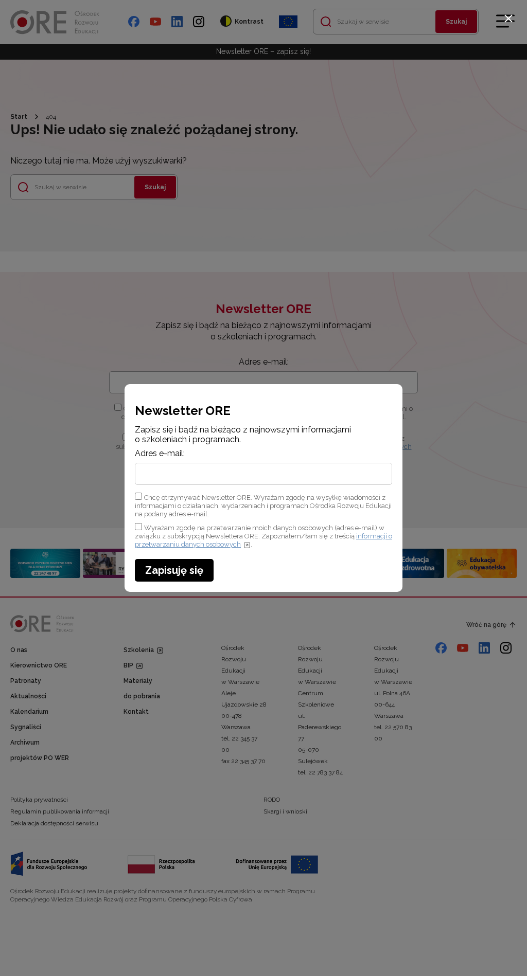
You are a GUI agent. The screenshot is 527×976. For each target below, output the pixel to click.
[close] (508, 18)
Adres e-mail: (160, 453)
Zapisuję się (174, 570)
